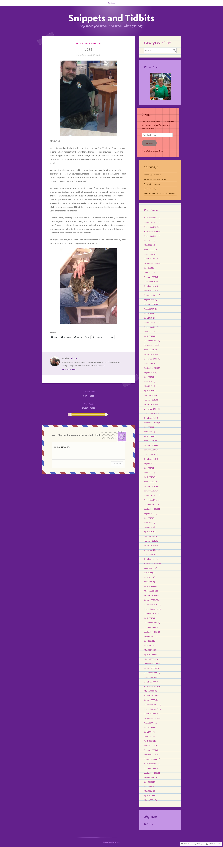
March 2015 (149, 395)
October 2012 (150, 504)
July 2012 (148, 518)
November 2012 (150, 500)
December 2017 (150, 322)
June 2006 (148, 786)
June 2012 (148, 522)
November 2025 (150, 218)
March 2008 (149, 691)
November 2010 (150, 609)
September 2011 (151, 563)
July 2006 (148, 782)
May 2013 (148, 472)
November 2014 (150, 413)
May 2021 (148, 272)
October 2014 (150, 418)
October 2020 (150, 286)
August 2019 (149, 299)
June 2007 (148, 732)
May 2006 (148, 791)
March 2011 (149, 591)
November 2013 (150, 454)
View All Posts (69, 369)
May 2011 (148, 582)
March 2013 (149, 482)
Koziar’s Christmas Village (155, 179)
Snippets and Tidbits (111, 17)
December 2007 (150, 704)
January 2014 (149, 450)
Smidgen (111, 3)
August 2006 (149, 777)
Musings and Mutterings (88, 43)
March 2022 (149, 250)
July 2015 (148, 377)
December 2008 (150, 673)
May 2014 (148, 431)
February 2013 (150, 486)
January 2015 (149, 404)
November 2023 (150, 227)
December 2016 (150, 340)
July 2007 (148, 727)
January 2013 (149, 491)
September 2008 (151, 686)
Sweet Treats (88, 405)
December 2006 (150, 759)
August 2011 (149, 568)
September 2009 (151, 632)
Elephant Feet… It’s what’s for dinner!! (159, 193)
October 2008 (150, 682)
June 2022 (148, 240)
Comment (117, 464)
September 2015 (151, 368)
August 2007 (149, 723)
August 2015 (149, 372)
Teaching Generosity (152, 175)
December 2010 (150, 604)
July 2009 (148, 641)
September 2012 (151, 509)
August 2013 (149, 463)
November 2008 (150, 677)
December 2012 (150, 495)
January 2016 (149, 354)
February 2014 (150, 445)
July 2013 (148, 468)
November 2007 (150, 709)
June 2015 (148, 381)
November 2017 (150, 327)
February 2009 (150, 663)
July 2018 (148, 313)
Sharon (74, 358)
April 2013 (148, 477)
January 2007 (149, 754)
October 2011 (150, 559)
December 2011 (150, 550)
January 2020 (149, 290)
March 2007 (149, 745)
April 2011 (148, 586)
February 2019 (150, 304)
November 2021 (150, 254)
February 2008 (150, 695)
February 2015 (150, 400)
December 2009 (150, 622)
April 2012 (148, 532)
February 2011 (150, 595)
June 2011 (148, 577)
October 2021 (150, 259)
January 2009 (149, 668)
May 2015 (148, 386)
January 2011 (149, 600)
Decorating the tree (152, 184)
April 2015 (148, 390)
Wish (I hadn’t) (150, 189)
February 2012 (150, 541)
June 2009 (148, 645)
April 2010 (148, 618)
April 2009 (148, 654)
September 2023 (151, 231)
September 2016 (151, 345)
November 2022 (150, 236)
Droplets (147, 114)
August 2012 (149, 513)
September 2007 (151, 718)
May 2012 (148, 527)
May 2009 (148, 650)
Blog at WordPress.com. (111, 842)
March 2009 (149, 659)
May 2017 (148, 331)
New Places (88, 393)
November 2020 (150, 281)
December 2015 (150, 359)
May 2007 (148, 736)
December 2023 (150, 222)
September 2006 (151, 773)
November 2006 (150, 764)
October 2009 (150, 627)
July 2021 (148, 268)
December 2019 (150, 295)
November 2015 (150, 363)
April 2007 (148, 741)
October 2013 (150, 459)
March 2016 (149, 350)
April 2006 (148, 795)
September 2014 (151, 422)
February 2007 (150, 750)
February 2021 (150, 277)
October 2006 (150, 768)
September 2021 (151, 263)
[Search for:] (160, 50)
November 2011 (150, 554)
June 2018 (148, 318)
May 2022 (148, 245)
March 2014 (149, 441)
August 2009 (149, 636)
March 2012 (149, 536)
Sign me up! (149, 143)
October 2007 (150, 714)
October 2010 (150, 613)
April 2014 (148, 436)
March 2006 (149, 800)
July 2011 (148, 573)
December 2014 (150, 409)
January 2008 (149, 700)
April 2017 (148, 336)
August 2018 (149, 309)
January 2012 (149, 545)
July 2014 (148, 427)
